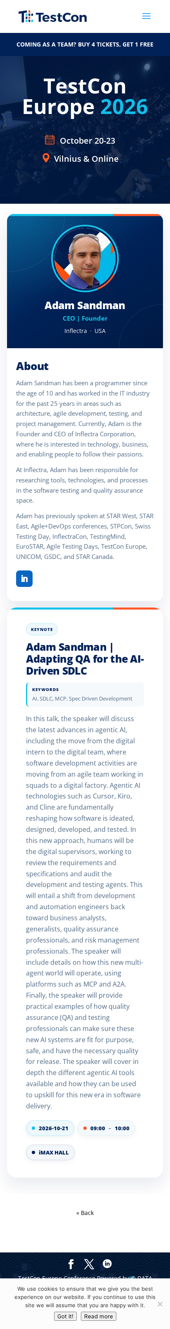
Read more (98, 1316)
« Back (85, 1213)
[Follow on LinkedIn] (24, 578)
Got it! (65, 1316)
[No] (160, 1304)
